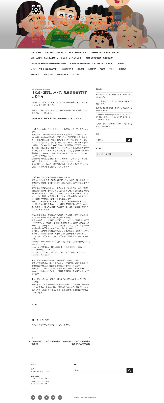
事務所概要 (35, 74)
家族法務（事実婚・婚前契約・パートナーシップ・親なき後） (92, 63)
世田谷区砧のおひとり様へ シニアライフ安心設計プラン (65, 52)
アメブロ (76, 74)
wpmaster (46, 89)
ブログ (111, 69)
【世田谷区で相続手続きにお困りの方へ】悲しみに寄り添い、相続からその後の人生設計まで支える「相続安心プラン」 (114, 117)
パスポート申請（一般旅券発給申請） (44, 69)
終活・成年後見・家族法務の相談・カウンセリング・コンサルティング (56, 58)
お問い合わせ (48, 74)
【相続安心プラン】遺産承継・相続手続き (105, 52)
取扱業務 (81, 69)
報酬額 (102, 69)
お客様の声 (92, 69)
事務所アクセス (62, 74)
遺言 (36, 304)
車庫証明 (121, 63)
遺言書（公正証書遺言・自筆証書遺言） (100, 58)
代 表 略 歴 (122, 69)
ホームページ (36, 52)
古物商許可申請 (67, 69)
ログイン (54, 325)
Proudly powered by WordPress (85, 397)
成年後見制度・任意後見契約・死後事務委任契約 (48, 63)
